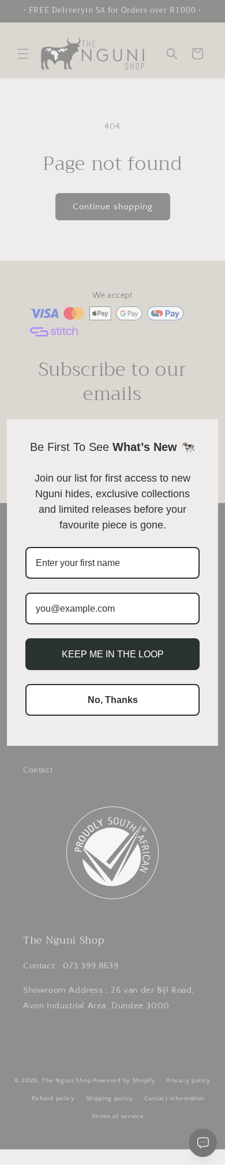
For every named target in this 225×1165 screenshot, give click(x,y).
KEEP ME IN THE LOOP (113, 654)
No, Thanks (113, 700)
